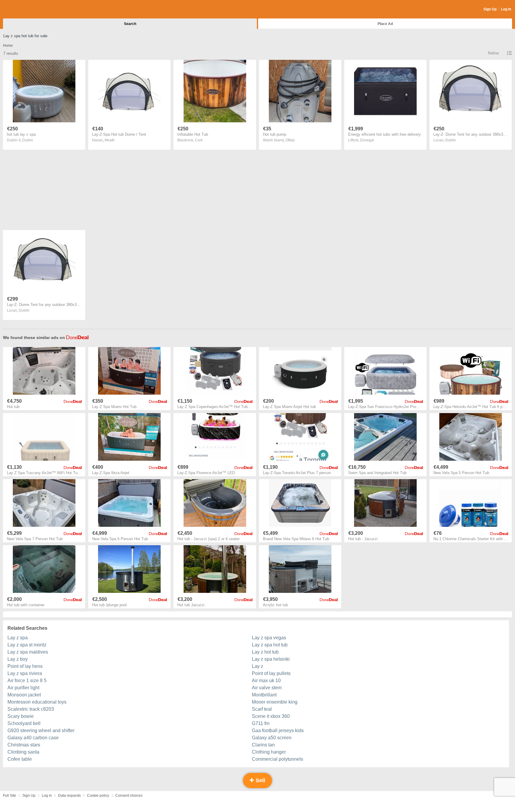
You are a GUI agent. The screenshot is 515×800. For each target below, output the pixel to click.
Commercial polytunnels (277, 759)
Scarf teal (262, 709)
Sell (259, 780)
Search (130, 24)
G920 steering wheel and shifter (41, 730)
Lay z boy (17, 659)
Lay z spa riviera (24, 673)
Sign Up (490, 9)
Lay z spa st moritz (26, 644)
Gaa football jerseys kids (278, 730)
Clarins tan (263, 744)
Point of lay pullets (271, 673)
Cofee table (19, 759)
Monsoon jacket (24, 694)
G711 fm (260, 723)
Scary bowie (20, 716)
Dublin (27, 140)
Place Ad (385, 24)
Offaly (290, 140)
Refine (493, 53)
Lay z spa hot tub (270, 644)
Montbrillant (264, 694)
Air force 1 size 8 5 (26, 680)
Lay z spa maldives (27, 651)
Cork (199, 140)
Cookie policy (98, 795)
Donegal (367, 140)
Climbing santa (23, 751)
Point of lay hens (25, 666)
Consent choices (128, 795)
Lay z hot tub (265, 651)
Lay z (257, 666)
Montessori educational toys (36, 701)
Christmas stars (23, 744)
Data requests (69, 795)
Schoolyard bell (24, 723)
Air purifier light (23, 687)
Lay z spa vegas (269, 637)
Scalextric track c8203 (30, 709)
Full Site (9, 795)
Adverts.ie (26, 9)
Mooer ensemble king (274, 701)
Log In (506, 9)
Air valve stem (267, 687)
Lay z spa (17, 637)
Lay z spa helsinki (271, 659)
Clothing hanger (269, 751)
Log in (47, 795)
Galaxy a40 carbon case (33, 737)
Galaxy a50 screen (271, 737)
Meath (110, 140)
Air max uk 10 (266, 680)
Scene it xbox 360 (271, 716)
